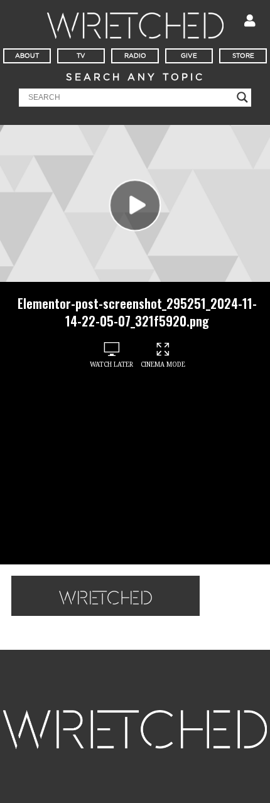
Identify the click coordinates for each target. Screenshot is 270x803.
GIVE (189, 56)
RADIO (135, 56)
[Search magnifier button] (242, 97)
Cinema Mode (163, 364)
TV (81, 56)
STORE (243, 56)
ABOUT (27, 56)
